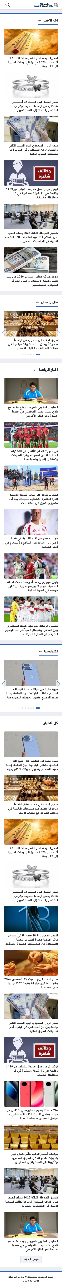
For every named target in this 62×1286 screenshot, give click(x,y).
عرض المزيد (31, 1259)
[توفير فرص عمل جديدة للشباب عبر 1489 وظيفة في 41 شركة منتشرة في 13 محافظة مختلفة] (31, 179)
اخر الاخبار (50, 20)
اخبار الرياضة (48, 369)
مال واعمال (49, 302)
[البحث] (7, 4)
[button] (38, 354)
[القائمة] (17, 4)
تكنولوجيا (51, 651)
